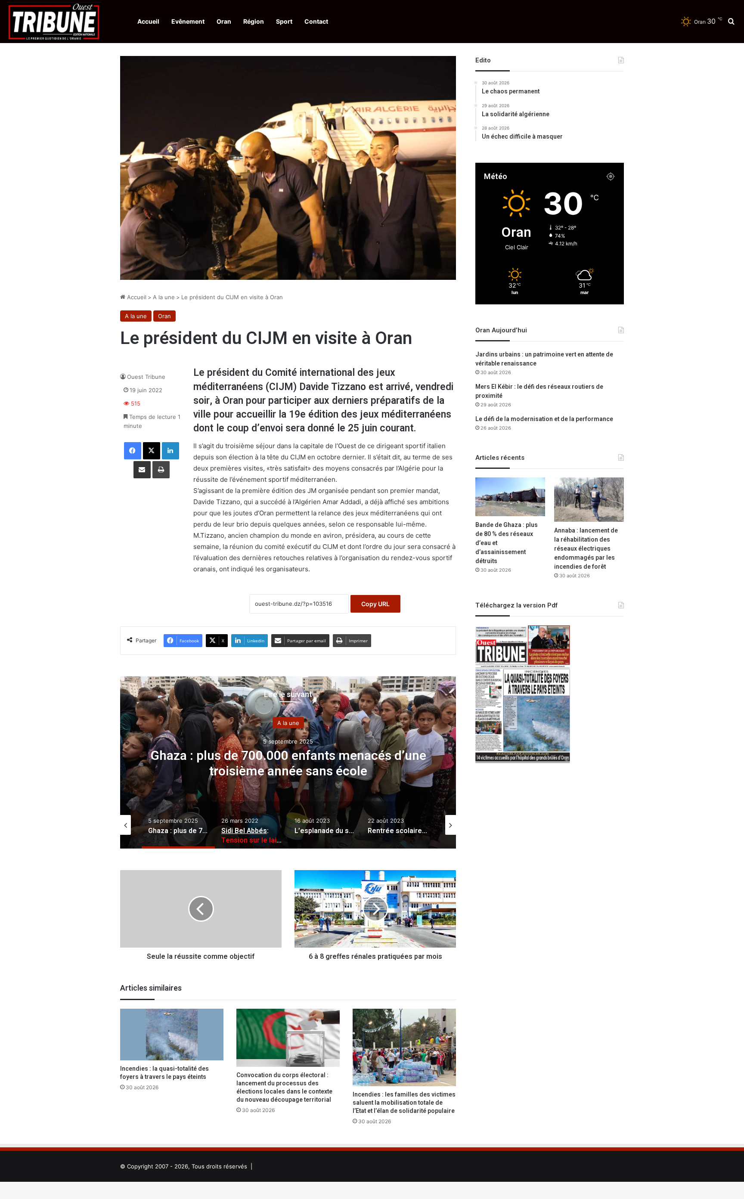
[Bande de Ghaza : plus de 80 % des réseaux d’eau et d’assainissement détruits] (510, 496)
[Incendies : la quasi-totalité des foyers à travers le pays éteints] (171, 1034)
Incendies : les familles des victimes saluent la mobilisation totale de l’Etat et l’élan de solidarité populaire (404, 1102)
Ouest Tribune (146, 376)
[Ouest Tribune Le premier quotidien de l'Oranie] (53, 21)
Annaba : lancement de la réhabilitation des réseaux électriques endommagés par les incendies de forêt (586, 548)
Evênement (188, 21)
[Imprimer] (161, 469)
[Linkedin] (170, 450)
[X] (151, 450)
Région (253, 21)
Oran (224, 21)
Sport (284, 21)
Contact (316, 21)
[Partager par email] (142, 469)
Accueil (148, 21)
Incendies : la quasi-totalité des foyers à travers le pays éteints (164, 1072)
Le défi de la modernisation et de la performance (544, 419)
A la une (164, 297)
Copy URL (375, 603)
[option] (288, 762)
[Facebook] (132, 450)
